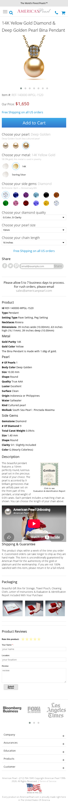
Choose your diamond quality (24, 212)
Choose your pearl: (26, 134)
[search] (11, 12)
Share (58, 266)
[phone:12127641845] (57, 11)
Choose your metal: (28, 155)
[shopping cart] (63, 11)
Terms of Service (48, 781)
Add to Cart (34, 123)
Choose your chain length (21, 237)
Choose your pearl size (19, 225)
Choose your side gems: (27, 183)
